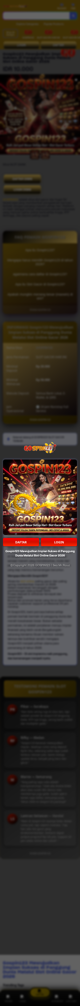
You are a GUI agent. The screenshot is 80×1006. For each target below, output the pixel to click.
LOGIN (59, 542)
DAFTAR (21, 542)
